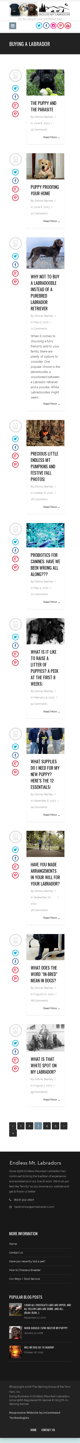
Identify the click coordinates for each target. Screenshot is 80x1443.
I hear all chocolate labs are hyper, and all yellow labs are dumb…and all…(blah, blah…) (47, 1308)
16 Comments (39, 499)
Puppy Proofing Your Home (45, 190)
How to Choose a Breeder (25, 1270)
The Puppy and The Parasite (43, 106)
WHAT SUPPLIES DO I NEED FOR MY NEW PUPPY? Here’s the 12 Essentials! (45, 774)
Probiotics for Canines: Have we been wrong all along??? (45, 564)
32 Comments (39, 213)
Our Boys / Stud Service (24, 1278)
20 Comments (39, 594)
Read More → (51, 137)
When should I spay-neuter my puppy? (46, 1328)
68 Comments (39, 1000)
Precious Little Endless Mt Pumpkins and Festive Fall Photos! (44, 466)
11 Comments (39, 328)
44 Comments (39, 807)
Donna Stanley (44, 116)
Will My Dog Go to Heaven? (39, 1347)
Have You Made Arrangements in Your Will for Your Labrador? (45, 874)
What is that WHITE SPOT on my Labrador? (44, 1065)
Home (13, 1243)
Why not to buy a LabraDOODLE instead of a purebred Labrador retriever (45, 292)
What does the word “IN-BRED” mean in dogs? (44, 974)
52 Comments (39, 703)
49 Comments (39, 1091)
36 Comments (39, 910)
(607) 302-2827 (24, 1199)
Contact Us (16, 1252)
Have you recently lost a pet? (27, 1261)
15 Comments (39, 129)
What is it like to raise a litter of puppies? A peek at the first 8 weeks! (44, 668)
